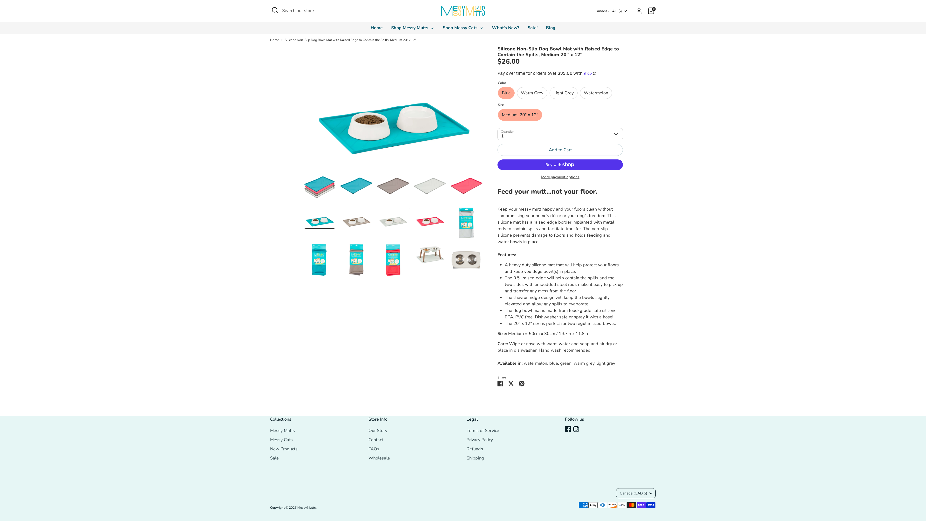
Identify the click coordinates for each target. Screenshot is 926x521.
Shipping (475, 458)
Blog (550, 28)
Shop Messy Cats (461, 28)
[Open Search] (275, 10)
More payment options (560, 177)
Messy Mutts (282, 430)
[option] (393, 108)
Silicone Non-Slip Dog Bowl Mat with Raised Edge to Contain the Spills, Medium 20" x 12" (350, 40)
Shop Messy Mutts (410, 28)
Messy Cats (281, 440)
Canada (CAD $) (608, 11)
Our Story (377, 430)
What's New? (505, 28)
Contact (375, 440)
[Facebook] (568, 429)
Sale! (533, 28)
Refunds (475, 449)
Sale (274, 458)
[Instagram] (576, 429)
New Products (284, 449)
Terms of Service (483, 430)
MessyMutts (306, 507)
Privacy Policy (480, 440)
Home (377, 28)
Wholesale (379, 458)
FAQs (373, 449)
